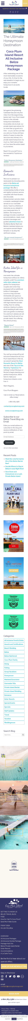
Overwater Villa (10, 683)
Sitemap (12, 1008)
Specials (7, 707)
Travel (6, 715)
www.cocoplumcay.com (14, 411)
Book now (14, 994)
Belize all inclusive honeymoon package (11, 185)
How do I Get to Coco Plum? (11, 919)
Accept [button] (14, 1018)
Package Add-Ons (7, 943)
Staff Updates (9, 711)
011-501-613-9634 (7, 928)
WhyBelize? (14, 832)
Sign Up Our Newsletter (14, 966)
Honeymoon (8, 675)
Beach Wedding (10, 648)
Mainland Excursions (11, 679)
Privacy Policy (5, 1008)
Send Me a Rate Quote (8, 922)
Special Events (9, 703)
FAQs (2, 917)
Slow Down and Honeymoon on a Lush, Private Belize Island (13, 474)
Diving (6, 664)
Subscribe (9, 443)
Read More (20, 1019)
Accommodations (7, 951)
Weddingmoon (9, 723)
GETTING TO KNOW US (9, 912)
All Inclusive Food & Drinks (14, 640)
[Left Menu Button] (2, 4)
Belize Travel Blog (8, 914)
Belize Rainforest (10, 656)
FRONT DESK (5, 925)
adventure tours (15, 222)
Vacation (7, 719)
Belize (6, 652)
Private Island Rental (11, 687)
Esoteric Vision (15, 1010)
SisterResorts (14, 763)
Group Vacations (10, 672)
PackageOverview (14, 798)
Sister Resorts (9, 699)
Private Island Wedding (12, 691)
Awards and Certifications (13, 644)
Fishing (6, 668)
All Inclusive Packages (8, 938)
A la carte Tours (6, 953)
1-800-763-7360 (14, 1000)
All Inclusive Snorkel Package (11, 941)
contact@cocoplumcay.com (14, 406)
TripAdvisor (14, 368)
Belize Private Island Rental (10, 946)
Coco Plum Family (10, 660)
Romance (7, 695)
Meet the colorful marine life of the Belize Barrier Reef (14, 461)
